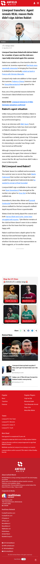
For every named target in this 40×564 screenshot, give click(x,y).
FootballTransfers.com (8, 513)
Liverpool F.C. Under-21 (8, 425)
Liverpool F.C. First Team (9, 419)
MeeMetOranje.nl (7, 536)
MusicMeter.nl (6, 526)
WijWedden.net (6, 528)
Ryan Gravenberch (12, 190)
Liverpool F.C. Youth (7, 428)
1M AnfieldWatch (8, 548)
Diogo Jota (27, 407)
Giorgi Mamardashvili (12, 84)
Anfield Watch (6, 534)
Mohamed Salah (29, 401)
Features (4, 404)
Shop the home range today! (29, 301)
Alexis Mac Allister (29, 410)
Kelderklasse (5, 531)
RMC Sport (24, 124)
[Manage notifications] (35, 559)
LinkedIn (5, 505)
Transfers (5, 401)
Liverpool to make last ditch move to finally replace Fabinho (19, 439)
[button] (34, 3)
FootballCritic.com (7, 515)
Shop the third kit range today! (29, 321)
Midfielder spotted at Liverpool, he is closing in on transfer (18, 447)
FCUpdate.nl (5, 518)
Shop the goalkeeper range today (12, 321)
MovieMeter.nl (6, 523)
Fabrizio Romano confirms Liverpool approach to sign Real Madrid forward (19, 443)
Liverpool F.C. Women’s (8, 422)
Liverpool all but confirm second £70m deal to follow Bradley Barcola (19, 451)
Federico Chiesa (18, 81)
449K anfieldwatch (8, 545)
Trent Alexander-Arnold (31, 404)
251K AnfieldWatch (9, 543)
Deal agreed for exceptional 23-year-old (13, 436)
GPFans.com (5, 521)
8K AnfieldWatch (8, 551)
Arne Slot (22, 193)
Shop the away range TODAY (12, 301)
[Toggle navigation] (37, 3)
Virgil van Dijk (28, 398)
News (3, 398)
